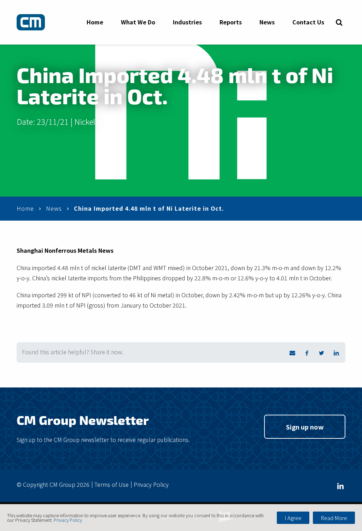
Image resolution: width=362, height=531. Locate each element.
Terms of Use (111, 484)
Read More (334, 517)
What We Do (138, 22)
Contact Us (308, 22)
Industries (187, 22)
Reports (231, 22)
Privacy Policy (151, 484)
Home (95, 22)
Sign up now (305, 426)
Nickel (84, 121)
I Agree (293, 517)
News (267, 22)
